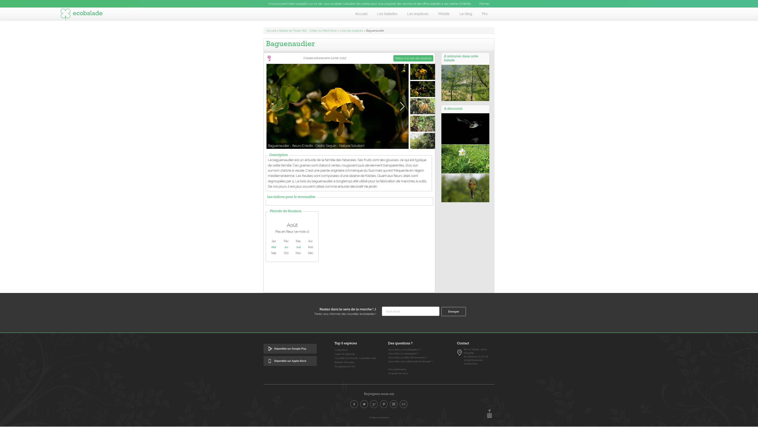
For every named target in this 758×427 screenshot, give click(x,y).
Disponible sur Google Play (290, 348)
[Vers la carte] (459, 353)
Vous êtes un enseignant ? (403, 353)
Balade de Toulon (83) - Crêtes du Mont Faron (308, 30)
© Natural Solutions (379, 417)
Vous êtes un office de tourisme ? (407, 357)
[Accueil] (81, 15)
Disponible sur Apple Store (290, 360)
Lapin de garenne (345, 353)
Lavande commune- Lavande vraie (355, 358)
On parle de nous (398, 373)
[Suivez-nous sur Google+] (374, 404)
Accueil (361, 14)
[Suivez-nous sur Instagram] (394, 404)
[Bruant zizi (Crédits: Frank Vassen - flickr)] (465, 187)
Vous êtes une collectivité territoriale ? (410, 361)
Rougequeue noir (345, 366)
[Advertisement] (349, 276)
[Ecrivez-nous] (404, 404)
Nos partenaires (397, 369)
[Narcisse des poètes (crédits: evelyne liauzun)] (465, 158)
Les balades (387, 14)
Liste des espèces (351, 30)
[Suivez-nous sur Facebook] (354, 404)
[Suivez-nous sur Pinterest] (384, 404)
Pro (485, 14)
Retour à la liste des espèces (413, 58)
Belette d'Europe (345, 362)
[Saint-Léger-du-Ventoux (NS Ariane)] (465, 82)
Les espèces (418, 14)
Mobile (444, 14)
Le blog (466, 14)
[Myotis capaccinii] (465, 128)
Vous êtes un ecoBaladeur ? (404, 349)
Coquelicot (341, 349)
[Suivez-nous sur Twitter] (364, 404)
